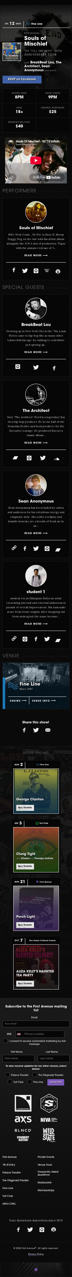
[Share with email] (48, 730)
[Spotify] (58, 272)
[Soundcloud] (56, 459)
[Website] (14, 548)
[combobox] (19, 1034)
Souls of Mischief (36, 228)
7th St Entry (9, 1165)
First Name (17, 1052)
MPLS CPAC (9, 1204)
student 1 (36, 592)
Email (34, 1018)
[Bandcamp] (15, 457)
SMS (9, 1034)
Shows (15, 701)
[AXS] (23, 1119)
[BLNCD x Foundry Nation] (23, 1135)
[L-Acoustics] (23, 1103)
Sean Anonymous (36, 501)
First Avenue (10, 1157)
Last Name (52, 1052)
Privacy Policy (36, 1254)
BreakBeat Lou (36, 325)
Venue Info (41, 701)
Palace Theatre (19, 1075)
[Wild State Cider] (49, 1135)
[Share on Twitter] (36, 730)
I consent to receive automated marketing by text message (37, 1042)
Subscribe (56, 1082)
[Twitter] (25, 271)
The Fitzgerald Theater (50, 1075)
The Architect (36, 411)
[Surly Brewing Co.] (49, 1103)
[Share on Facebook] (24, 730)
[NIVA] (49, 1120)
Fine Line (38, 1082)
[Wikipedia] (47, 271)
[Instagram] (36, 271)
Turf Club (18, 1082)
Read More (33, 256)
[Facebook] (14, 270)
